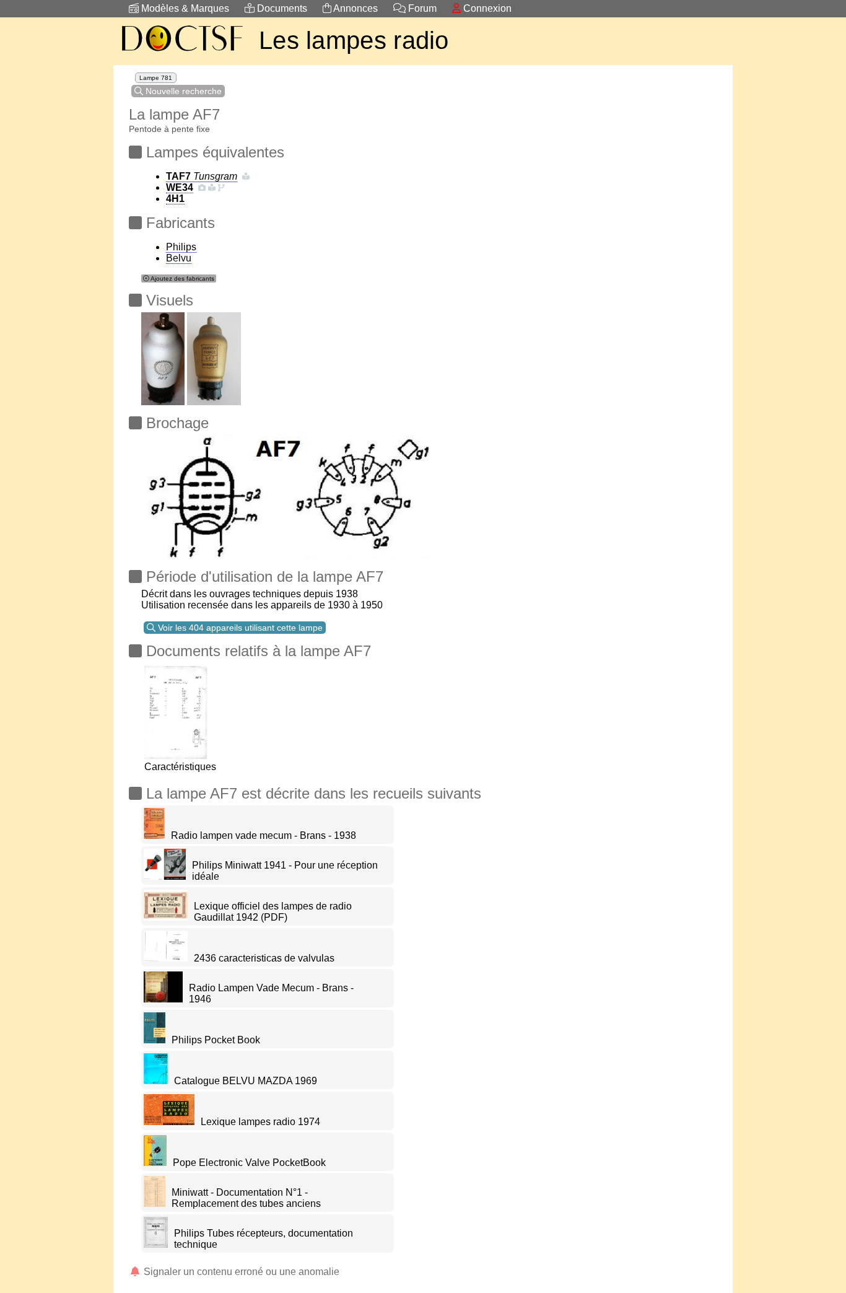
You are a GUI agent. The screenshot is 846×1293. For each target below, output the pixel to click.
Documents (281, 8)
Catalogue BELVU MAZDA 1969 (245, 1081)
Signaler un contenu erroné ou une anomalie (240, 1271)
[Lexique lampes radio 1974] (169, 1121)
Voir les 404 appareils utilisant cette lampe (239, 628)
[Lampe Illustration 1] (163, 355)
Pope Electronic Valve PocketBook (249, 1162)
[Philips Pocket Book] (154, 1040)
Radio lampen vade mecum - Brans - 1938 (263, 835)
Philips (181, 247)
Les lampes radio (354, 40)
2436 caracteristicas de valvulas (264, 958)
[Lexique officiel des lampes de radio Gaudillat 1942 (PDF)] (166, 917)
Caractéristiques (180, 766)
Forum (421, 8)
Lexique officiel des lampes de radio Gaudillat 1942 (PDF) (273, 912)
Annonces (354, 8)
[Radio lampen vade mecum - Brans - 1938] (154, 835)
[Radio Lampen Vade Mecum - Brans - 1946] (163, 999)
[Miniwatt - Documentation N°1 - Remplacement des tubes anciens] (154, 1203)
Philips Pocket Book (216, 1040)
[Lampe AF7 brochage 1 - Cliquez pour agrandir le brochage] (288, 493)
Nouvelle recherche (182, 91)
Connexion (486, 8)
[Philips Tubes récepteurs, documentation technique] (156, 1244)
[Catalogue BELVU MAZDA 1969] (156, 1081)
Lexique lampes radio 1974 (260, 1121)
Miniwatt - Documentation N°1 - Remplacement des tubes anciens (246, 1198)
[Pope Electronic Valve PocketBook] (155, 1162)
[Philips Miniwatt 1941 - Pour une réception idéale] (165, 876)
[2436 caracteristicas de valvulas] (166, 958)
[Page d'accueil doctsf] (181, 53)
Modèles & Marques (184, 8)
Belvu (178, 258)
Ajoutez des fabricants (181, 278)
